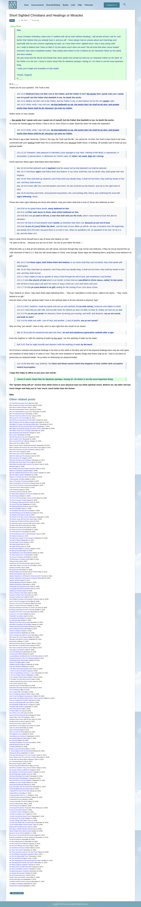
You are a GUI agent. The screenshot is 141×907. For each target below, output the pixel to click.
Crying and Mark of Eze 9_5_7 (18, 795)
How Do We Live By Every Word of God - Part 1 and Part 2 (26, 698)
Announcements (37, 5)
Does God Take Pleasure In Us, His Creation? (23, 755)
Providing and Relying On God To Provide (21, 609)
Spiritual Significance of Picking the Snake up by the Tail (26, 576)
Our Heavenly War (14, 620)
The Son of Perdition (15, 508)
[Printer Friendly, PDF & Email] (15, 27)
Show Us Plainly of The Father (18, 593)
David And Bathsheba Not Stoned (19, 789)
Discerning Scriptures (15, 763)
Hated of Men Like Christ (16, 717)
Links (73, 5)
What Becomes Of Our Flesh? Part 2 (20, 462)
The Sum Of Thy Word (15, 504)
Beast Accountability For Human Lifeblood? (22, 837)
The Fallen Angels (14, 544)
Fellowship (89, 5)
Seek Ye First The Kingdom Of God (19, 601)
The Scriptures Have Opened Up (19, 510)
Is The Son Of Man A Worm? (17, 675)
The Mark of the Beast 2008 (17, 525)
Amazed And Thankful (15, 886)
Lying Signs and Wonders (17, 650)
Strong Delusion (14, 570)
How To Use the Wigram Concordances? (21, 696)
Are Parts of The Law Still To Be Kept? (20, 867)
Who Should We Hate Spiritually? (19, 433)
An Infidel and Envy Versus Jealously (20, 881)
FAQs (80, 5)
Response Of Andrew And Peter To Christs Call (23, 607)
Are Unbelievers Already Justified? (19, 848)
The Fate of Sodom (15, 540)
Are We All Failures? (15, 839)
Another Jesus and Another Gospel (19, 877)
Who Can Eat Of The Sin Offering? (19, 441)
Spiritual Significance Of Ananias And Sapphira (23, 578)
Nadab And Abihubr (15, 633)
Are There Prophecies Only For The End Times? (23, 852)
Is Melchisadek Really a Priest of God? (20, 681)
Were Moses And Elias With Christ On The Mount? (24, 464)
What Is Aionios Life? (15, 458)
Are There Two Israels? (16, 850)
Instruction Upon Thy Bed (16, 685)
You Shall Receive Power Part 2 (18, 403)
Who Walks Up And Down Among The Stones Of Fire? (25, 428)
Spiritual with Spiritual (15, 574)
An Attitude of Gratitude (16, 883)
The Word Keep (14, 496)
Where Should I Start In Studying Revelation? (22, 445)
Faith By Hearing (14, 744)
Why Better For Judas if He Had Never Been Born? (24, 424)
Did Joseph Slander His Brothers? (19, 770)
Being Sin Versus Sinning (17, 833)
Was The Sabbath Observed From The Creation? (24, 473)
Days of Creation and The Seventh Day (21, 787)
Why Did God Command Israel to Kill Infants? (22, 420)
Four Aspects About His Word (18, 738)
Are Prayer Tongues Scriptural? (18, 864)
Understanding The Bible (16, 479)
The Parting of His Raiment (17, 515)
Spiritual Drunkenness (16, 584)
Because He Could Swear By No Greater (21, 835)
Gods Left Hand (14, 730)
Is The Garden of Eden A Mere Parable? (21, 677)
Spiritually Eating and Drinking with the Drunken (23, 572)
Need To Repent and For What (18, 628)
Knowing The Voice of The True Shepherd (21, 658)
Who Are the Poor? (15, 443)
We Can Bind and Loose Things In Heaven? (22, 468)
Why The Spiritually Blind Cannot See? (21, 411)
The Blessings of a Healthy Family (19, 559)
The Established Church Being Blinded (21, 553)
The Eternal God (14, 551)
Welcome (12, 466)
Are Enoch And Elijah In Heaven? (19, 869)
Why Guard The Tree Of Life (17, 418)
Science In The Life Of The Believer (19, 603)
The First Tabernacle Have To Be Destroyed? (22, 534)
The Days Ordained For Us (17, 555)
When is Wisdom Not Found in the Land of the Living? (25, 447)
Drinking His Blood (15, 753)
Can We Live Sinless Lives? (17, 814)
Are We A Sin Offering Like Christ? (19, 845)
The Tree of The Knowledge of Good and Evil (22, 498)
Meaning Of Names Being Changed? (20, 643)
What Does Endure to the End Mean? (20, 460)
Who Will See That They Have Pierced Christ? (23, 426)
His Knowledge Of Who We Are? (19, 704)
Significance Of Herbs (15, 591)
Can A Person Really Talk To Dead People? (22, 822)
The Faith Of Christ (14, 546)
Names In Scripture (15, 631)
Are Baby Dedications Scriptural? (19, 871)
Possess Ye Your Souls (16, 614)
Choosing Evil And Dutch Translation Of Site (22, 808)
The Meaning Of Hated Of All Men (19, 521)
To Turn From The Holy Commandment (21, 485)
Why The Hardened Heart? (17, 414)
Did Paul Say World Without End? (19, 765)
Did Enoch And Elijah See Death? (19, 776)
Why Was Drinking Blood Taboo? (19, 409)
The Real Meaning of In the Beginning (20, 513)
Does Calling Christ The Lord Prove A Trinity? (22, 757)
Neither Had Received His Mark (18, 626)
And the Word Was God (16, 879)
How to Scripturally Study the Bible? (20, 694)
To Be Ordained (14, 489)
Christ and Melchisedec (16, 803)
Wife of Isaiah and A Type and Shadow (20, 405)
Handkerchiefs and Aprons (17, 721)
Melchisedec (13, 641)
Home (26, 5)
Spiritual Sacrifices (14, 580)
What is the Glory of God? (17, 454)
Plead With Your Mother (16, 616)
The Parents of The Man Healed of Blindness (22, 517)
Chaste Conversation (15, 810)
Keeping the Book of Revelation (18, 660)
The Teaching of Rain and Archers (19, 502)
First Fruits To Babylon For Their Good (20, 742)
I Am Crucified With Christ (16, 692)
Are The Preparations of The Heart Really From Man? (25, 860)
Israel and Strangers (15, 666)
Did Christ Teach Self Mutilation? (19, 778)
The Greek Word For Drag (17, 532)
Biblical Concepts (17, 893)
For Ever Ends (13, 740)
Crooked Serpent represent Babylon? (20, 797)
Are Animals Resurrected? (17, 873)
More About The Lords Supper (18, 637)
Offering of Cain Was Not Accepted (19, 622)
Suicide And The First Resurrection (19, 563)
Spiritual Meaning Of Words (17, 582)
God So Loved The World (16, 732)
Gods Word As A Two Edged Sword (19, 725)
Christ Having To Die (15, 806)
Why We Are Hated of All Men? (18, 407)
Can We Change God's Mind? (18, 820)
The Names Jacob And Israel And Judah (21, 519)
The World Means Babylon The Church (21, 494)
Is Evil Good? (13, 683)
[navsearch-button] (124, 5)
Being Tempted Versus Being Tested (20, 831)
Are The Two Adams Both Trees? (19, 856)
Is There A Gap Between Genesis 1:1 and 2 (22, 673)
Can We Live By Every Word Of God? (20, 816)
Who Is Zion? (13, 435)
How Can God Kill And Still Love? (19, 702)
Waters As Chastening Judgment (19, 470)
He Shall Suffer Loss (15, 711)
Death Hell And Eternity (16, 784)
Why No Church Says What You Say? (20, 416)
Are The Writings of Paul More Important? (21, 854)
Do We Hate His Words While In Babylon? (21, 759)
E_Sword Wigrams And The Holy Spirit (20, 751)
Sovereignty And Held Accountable (19, 588)
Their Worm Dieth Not (15, 492)
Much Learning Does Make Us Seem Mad (21, 635)
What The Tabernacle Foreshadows (20, 456)
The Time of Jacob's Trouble (17, 500)
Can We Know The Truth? (17, 818)
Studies (65, 5)
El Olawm (12, 746)
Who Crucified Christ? (15, 439)
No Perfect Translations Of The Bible (20, 624)
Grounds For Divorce (15, 723)
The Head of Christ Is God (17, 529)
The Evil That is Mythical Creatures (19, 548)
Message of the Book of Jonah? (18, 639)
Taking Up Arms (14, 561)
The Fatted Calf (14, 536)
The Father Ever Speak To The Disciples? (21, 538)
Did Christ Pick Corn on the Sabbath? (20, 780)
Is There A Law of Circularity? (18, 671)
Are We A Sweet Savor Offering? (19, 843)
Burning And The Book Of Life (18, 827)
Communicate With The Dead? (18, 801)
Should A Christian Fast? (16, 597)
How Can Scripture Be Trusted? (18, 700)
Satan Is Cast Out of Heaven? (18, 605)
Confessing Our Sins (15, 799)
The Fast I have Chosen (16, 542)
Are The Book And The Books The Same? (21, 862)
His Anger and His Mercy (16, 706)
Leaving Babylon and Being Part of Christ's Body (23, 656)
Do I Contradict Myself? (16, 761)
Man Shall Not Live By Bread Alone (19, 645)
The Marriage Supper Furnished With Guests (22, 523)
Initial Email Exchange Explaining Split (20, 687)
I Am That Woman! (14, 690)
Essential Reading (53, 5)
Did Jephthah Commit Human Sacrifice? (21, 772)
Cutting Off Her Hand (15, 793)
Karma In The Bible (15, 662)
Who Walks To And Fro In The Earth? (20, 430)
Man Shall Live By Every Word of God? (20, 647)
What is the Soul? (14, 451)
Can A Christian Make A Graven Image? (21, 824)
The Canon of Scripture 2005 (18, 557)
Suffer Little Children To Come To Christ (21, 565)
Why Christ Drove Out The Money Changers (22, 422)
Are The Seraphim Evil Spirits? (18, 858)
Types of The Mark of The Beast (18, 481)
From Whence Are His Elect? (17, 736)
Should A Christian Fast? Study (18, 595)
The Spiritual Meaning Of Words (18, 506)
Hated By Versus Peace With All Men (20, 719)
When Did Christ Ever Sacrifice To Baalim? (22, 449)
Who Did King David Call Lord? (18, 437)
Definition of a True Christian (17, 782)
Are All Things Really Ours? (17, 875)
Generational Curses (15, 734)
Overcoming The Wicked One (18, 618)
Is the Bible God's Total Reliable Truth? (20, 669)
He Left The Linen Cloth (16, 713)
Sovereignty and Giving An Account (19, 586)
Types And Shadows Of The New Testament (22, 483)
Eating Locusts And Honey (17, 749)
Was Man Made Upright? (16, 475)
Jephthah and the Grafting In (17, 664)
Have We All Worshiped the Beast (19, 715)
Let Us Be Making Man (16, 652)
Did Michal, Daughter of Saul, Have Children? (23, 768)
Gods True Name (14, 728)
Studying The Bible (15, 567)
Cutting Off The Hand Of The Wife (19, 791)
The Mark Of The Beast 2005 (17, 527)
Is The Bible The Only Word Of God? (20, 679)
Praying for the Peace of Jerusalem (19, 612)
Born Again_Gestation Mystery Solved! (20, 829)
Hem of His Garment (15, 709)
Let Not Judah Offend (15, 654)
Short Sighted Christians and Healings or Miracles (24, 599)
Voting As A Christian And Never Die (20, 477)
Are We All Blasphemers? (17, 841)
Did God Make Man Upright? (17, 774)
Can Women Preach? (15, 812)
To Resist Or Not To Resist (17, 487)
